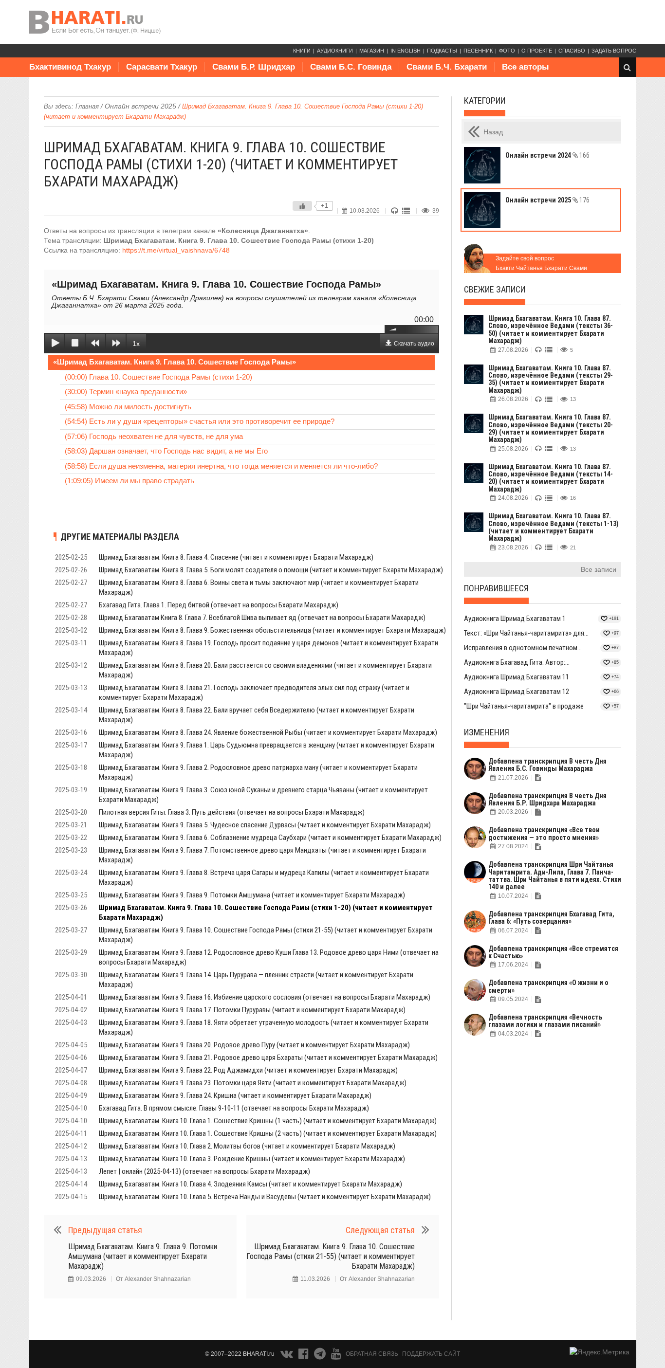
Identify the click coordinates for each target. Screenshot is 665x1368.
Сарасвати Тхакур (161, 67)
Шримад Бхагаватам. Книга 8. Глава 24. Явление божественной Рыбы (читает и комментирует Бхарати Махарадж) (268, 732)
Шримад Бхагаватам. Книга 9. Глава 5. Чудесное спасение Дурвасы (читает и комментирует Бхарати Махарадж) (265, 825)
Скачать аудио (414, 343)
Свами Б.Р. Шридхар (253, 67)
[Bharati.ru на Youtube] (336, 1355)
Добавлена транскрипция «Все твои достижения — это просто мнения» (544, 833)
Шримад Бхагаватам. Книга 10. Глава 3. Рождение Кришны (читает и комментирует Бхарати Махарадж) (252, 1158)
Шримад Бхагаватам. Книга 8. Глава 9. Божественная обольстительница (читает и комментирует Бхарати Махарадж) (272, 630)
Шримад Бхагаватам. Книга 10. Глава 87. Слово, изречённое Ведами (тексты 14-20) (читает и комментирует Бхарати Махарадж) (550, 478)
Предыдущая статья (105, 1230)
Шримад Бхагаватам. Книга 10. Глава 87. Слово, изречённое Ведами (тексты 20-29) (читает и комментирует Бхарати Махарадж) (550, 428)
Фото (507, 51)
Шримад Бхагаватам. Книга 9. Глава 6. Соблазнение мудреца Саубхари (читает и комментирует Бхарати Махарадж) (270, 837)
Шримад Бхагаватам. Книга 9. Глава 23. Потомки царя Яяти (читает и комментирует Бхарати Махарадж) (252, 1082)
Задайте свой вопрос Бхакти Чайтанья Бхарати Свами (541, 263)
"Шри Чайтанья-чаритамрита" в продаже (524, 706)
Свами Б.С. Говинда (350, 67)
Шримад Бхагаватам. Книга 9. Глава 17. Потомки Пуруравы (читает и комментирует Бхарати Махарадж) (252, 1009)
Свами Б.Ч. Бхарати (446, 67)
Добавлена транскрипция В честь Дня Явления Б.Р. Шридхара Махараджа (547, 799)
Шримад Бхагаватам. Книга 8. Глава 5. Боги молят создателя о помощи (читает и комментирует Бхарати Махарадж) (271, 569)
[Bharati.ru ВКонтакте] (287, 1355)
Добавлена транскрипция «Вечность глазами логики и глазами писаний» (545, 1020)
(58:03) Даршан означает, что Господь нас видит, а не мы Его (166, 451)
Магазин (371, 51)
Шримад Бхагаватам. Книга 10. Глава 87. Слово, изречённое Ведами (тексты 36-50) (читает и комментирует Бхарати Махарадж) (550, 329)
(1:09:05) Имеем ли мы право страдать (129, 480)
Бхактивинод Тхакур (70, 67)
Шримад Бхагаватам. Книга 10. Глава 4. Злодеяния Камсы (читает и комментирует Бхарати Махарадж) (250, 1184)
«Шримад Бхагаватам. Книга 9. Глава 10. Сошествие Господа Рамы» (174, 362)
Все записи (598, 569)
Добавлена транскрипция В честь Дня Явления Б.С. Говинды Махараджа (547, 764)
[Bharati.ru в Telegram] (321, 1355)
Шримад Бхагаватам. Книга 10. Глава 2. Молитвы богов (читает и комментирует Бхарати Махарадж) (247, 1146)
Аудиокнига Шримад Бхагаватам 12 (516, 691)
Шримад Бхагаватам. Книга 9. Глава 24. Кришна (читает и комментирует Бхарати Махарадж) (235, 1095)
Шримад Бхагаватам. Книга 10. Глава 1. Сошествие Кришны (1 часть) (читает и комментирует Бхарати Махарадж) (268, 1120)
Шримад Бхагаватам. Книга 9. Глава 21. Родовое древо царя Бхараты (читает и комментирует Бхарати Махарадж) (268, 1057)
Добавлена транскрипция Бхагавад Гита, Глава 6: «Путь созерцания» (551, 917)
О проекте (536, 51)
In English (405, 51)
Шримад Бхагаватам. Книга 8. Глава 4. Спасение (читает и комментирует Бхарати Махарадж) (236, 557)
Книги (302, 51)
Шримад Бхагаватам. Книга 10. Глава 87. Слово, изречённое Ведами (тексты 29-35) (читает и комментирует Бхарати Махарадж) (550, 379)
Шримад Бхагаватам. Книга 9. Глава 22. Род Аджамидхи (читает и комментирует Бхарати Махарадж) (248, 1070)
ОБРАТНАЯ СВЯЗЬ (372, 1353)
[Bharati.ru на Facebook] (304, 1355)
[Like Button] (302, 206)
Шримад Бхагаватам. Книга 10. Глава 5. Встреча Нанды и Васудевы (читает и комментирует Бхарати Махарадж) (265, 1196)
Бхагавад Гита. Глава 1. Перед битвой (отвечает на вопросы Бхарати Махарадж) (218, 605)
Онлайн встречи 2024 (547, 155)
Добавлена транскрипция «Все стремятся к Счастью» (553, 952)
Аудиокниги (335, 51)
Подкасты (442, 51)
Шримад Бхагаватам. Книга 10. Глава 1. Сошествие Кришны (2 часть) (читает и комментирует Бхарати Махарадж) (268, 1133)
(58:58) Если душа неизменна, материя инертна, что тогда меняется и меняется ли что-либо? (221, 466)
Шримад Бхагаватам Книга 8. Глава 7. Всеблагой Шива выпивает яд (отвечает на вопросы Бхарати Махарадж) (262, 617)
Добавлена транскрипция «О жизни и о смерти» (548, 986)
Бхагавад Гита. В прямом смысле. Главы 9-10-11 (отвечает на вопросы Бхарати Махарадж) (234, 1108)
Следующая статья (380, 1230)
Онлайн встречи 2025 (140, 106)
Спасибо (571, 51)
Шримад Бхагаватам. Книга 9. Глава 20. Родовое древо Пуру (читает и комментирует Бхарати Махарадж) (254, 1044)
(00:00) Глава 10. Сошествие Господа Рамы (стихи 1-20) (158, 377)
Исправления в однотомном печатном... (523, 647)
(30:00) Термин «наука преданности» (126, 391)
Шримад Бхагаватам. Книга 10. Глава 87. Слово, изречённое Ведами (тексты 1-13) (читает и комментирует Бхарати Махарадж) (553, 527)
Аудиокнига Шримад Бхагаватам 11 (516, 677)
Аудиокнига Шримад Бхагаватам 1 (515, 618)
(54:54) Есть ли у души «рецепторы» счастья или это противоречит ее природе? (199, 421)
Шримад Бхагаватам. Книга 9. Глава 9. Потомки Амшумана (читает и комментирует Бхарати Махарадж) (252, 895)
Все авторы (525, 67)
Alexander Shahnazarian (158, 1279)
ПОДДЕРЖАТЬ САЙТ (431, 1353)
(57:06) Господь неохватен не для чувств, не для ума (154, 436)
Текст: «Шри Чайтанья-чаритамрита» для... (526, 633)
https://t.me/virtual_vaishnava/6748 (176, 250)
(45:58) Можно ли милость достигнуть (128, 406)
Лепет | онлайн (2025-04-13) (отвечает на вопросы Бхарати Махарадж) (204, 1171)
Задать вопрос (613, 51)
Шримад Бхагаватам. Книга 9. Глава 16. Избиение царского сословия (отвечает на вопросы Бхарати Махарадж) (264, 997)
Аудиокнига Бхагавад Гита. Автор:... (517, 662)
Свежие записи (494, 289)
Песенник (478, 51)
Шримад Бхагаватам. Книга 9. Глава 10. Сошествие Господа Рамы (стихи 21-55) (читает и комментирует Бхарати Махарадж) (330, 1256)
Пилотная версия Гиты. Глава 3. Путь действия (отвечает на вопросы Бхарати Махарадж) (232, 812)
